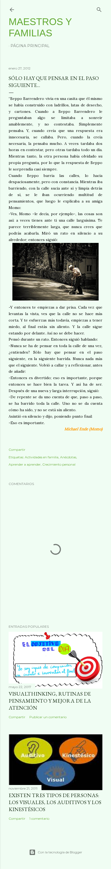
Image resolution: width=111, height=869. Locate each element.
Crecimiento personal (58, 464)
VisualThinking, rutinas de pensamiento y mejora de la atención (50, 700)
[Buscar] (99, 8)
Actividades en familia (41, 457)
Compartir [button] (17, 450)
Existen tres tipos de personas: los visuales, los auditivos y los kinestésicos (55, 802)
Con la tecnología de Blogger (60, 852)
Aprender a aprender (25, 464)
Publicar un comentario (48, 717)
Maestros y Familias (40, 27)
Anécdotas (68, 457)
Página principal (30, 45)
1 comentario (39, 818)
